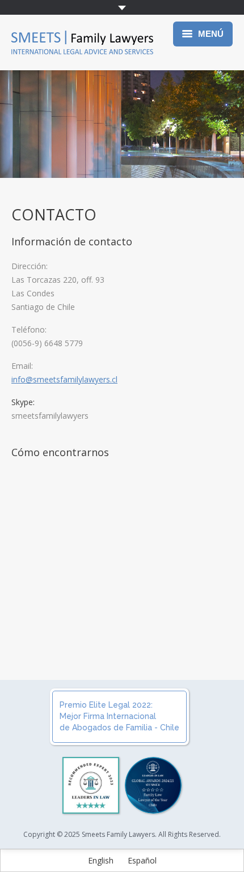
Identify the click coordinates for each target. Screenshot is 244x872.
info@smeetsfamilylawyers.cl (64, 379)
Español (142, 860)
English (100, 860)
